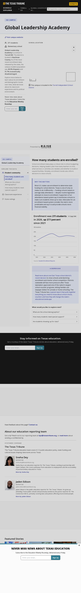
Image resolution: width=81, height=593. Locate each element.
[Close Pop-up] (79, 545)
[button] (40, 296)
